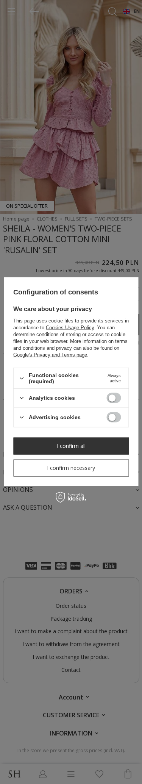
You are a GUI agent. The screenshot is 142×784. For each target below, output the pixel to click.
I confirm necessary (71, 467)
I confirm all (71, 445)
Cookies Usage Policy (70, 327)
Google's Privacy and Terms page (50, 355)
